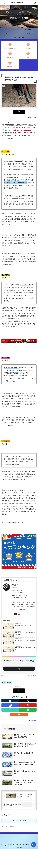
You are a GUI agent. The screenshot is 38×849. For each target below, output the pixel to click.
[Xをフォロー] (28, 700)
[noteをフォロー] (10, 710)
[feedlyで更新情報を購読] (28, 710)
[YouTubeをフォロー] (28, 705)
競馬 (12, 628)
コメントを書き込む (19, 820)
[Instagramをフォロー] (10, 705)
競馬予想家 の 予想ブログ (19, 2)
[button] (34, 477)
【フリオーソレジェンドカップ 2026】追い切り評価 (25, 633)
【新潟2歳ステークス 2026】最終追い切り (25, 648)
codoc (34, 675)
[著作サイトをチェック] (10, 700)
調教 (10, 682)
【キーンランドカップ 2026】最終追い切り (25, 641)
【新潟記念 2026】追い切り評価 (23, 625)
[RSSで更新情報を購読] (19, 714)
